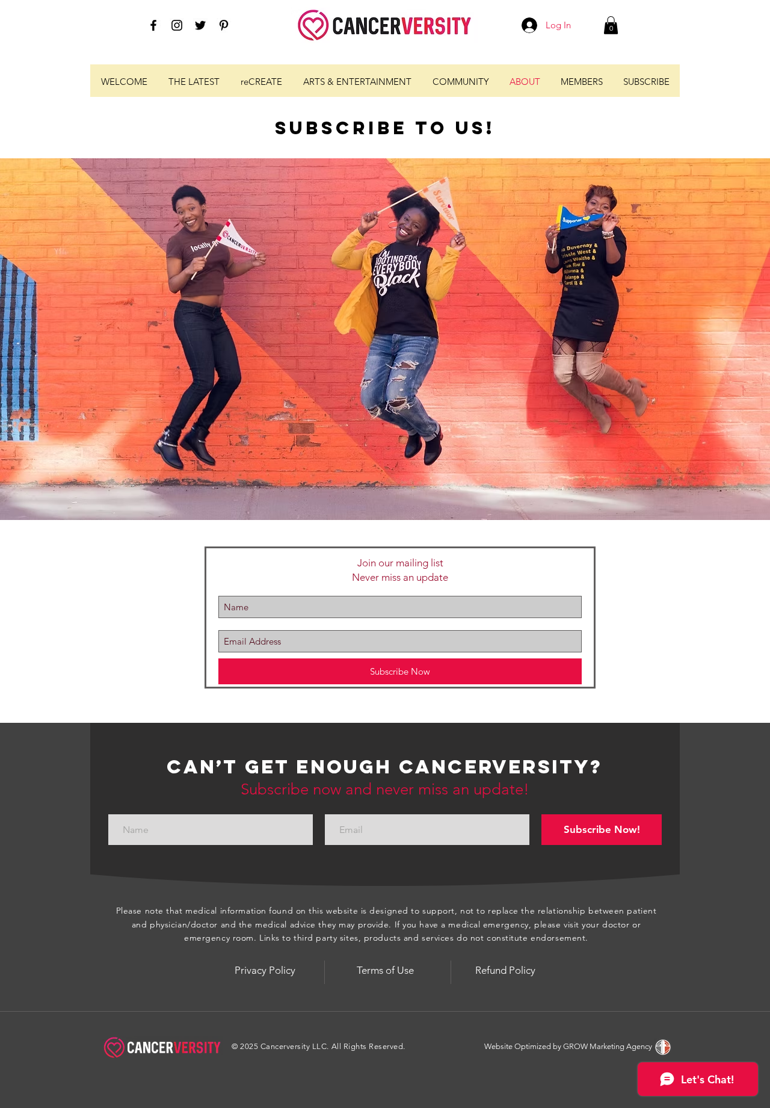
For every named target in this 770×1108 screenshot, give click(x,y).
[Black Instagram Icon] (177, 25)
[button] (610, 25)
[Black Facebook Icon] (153, 25)
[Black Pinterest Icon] (224, 25)
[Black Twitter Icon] (200, 25)
